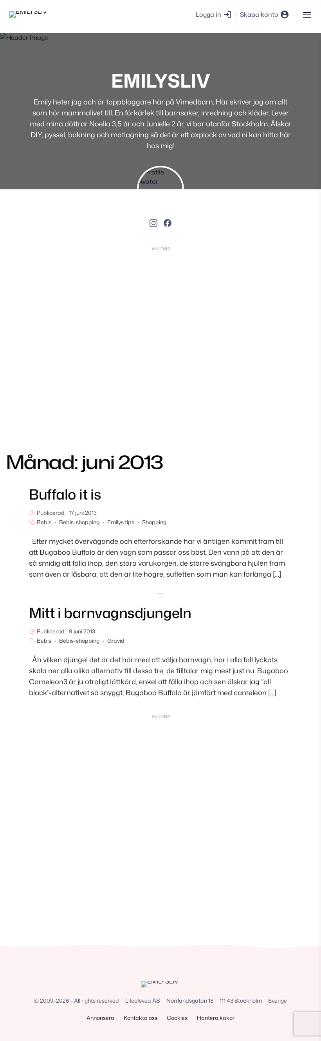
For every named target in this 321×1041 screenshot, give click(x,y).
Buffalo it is (65, 494)
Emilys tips (120, 522)
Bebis (44, 522)
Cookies (177, 1017)
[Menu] (307, 14)
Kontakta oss (140, 1017)
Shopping (154, 522)
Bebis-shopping (79, 522)
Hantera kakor (215, 1017)
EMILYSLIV (160, 80)
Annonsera (100, 1017)
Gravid (115, 640)
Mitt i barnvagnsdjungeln (110, 613)
